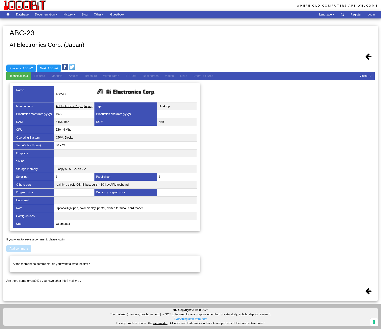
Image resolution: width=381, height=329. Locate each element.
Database (22, 14)
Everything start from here (190, 318)
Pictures (39, 75)
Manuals (57, 75)
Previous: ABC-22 (21, 68)
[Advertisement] (148, 60)
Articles (74, 75)
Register (355, 14)
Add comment (19, 248)
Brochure (91, 75)
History (69, 14)
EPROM (131, 75)
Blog (85, 14)
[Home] (8, 14)
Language (326, 14)
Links (183, 75)
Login (371, 14)
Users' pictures (203, 75)
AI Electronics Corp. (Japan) (74, 106)
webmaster (160, 323)
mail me (74, 280)
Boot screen (151, 75)
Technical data (19, 75)
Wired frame (111, 75)
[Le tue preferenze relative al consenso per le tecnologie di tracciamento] (374, 322)
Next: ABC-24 (49, 68)
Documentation (45, 14)
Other (98, 14)
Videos (169, 75)
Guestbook (117, 14)
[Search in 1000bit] (342, 14)
